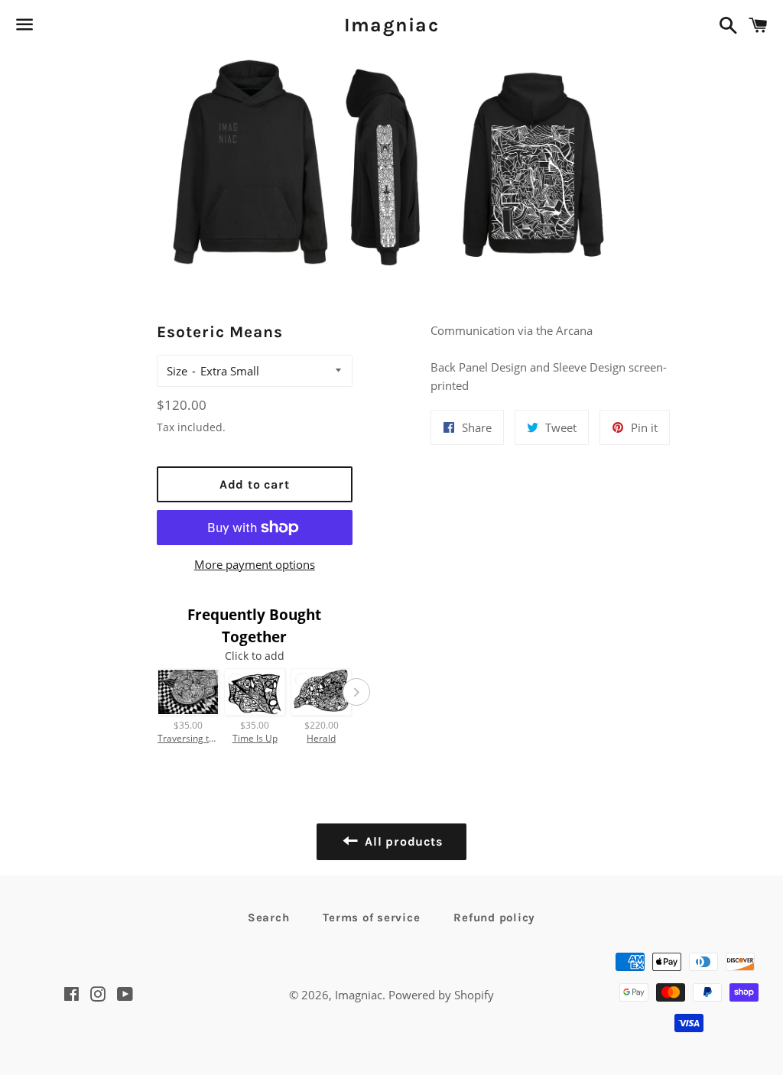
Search (269, 917)
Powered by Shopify (441, 994)
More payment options (254, 564)
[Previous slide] (153, 692)
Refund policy (494, 917)
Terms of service (371, 917)
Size (177, 370)
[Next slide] (356, 692)
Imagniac (391, 25)
